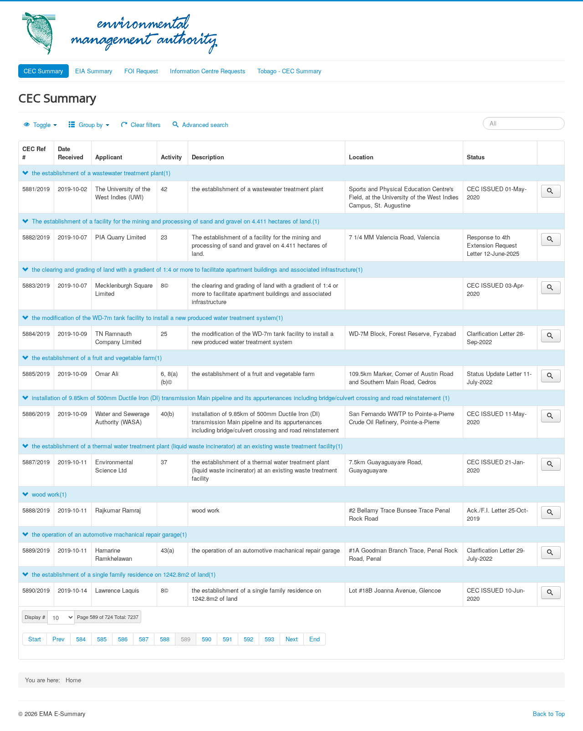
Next (292, 639)
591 (227, 639)
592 (248, 639)
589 (185, 639)
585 (102, 639)
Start (34, 639)
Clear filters (145, 124)
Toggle (41, 124)
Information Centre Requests (207, 70)
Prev (58, 639)
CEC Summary (43, 70)
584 (81, 639)
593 (269, 639)
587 (143, 639)
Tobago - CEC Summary (289, 70)
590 (206, 639)
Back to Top (549, 713)
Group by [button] (91, 124)
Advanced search (204, 124)
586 (123, 639)
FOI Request (141, 70)
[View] (551, 191)
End (314, 639)
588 (164, 639)
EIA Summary (94, 70)
